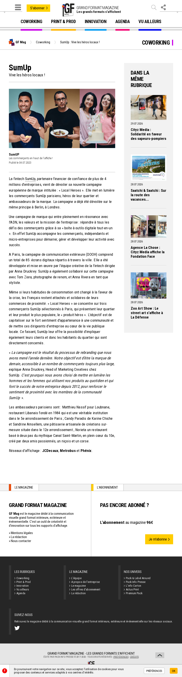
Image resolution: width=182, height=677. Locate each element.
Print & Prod (63, 21)
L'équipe (76, 578)
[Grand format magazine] (67, 9)
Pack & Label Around (138, 578)
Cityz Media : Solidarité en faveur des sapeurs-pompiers (148, 134)
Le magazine (78, 585)
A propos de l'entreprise (85, 582)
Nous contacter (21, 541)
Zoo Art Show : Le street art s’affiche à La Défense (147, 312)
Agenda (122, 21)
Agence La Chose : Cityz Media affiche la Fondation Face (147, 252)
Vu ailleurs (149, 21)
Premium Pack (134, 593)
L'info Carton (133, 585)
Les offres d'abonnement (85, 589)
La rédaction (19, 537)
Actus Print (132, 589)
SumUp (30, 178)
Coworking (31, 21)
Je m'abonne (158, 539)
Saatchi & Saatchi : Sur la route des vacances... (148, 195)
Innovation (96, 21)
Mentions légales (22, 533)
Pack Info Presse (135, 582)
